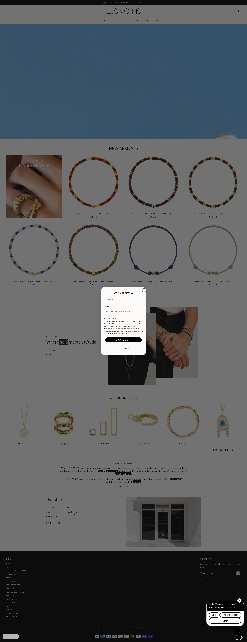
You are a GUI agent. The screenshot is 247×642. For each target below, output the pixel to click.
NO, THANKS (123, 348)
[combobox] (108, 312)
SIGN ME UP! (123, 340)
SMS (107, 306)
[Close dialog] (144, 290)
